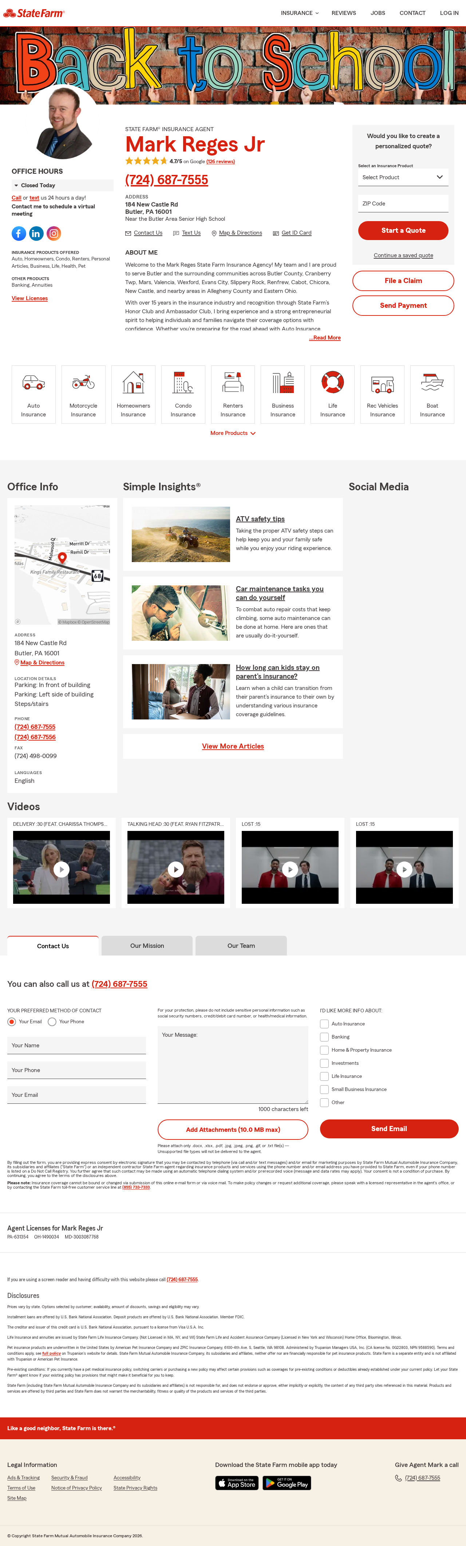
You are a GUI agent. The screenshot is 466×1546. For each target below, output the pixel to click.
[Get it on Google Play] (286, 1483)
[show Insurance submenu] (316, 13)
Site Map (17, 1498)
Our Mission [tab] (147, 945)
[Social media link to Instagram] (54, 233)
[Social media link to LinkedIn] (36, 233)
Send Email (389, 1129)
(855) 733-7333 (136, 1187)
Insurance (297, 13)
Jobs (378, 13)
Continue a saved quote (403, 255)
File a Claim (403, 281)
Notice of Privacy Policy (76, 1488)
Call (16, 198)
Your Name (25, 1045)
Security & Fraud (69, 1477)
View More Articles (233, 746)
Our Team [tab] (241, 945)
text (34, 198)
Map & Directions (42, 663)
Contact (413, 13)
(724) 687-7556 (35, 737)
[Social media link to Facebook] (19, 233)
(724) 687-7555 (166, 180)
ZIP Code (374, 204)
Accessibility (127, 1477)
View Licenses (30, 298)
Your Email (30, 1021)
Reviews (344, 13)
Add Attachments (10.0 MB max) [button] (233, 1129)
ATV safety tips (260, 519)
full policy (51, 1353)
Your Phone (71, 1021)
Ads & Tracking (23, 1477)
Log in (449, 13)
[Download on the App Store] (237, 1483)
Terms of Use (21, 1488)
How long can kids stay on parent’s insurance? (278, 672)
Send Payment (403, 305)
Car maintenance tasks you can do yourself (280, 593)
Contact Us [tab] (53, 946)
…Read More (325, 338)
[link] (34, 13)
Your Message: (180, 1035)
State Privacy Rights (135, 1488)
